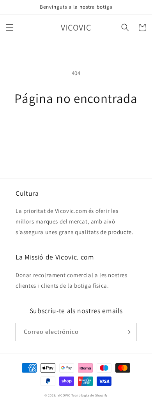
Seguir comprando (76, 127)
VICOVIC (64, 395)
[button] (9, 27)
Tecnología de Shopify (89, 395)
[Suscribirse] (127, 332)
